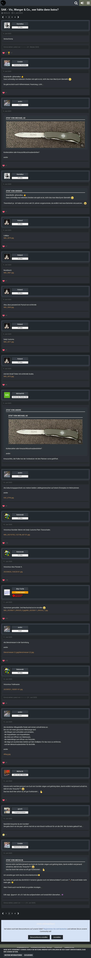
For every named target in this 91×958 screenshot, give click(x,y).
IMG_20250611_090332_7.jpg (37, 610)
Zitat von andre (13, 410)
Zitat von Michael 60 (15, 118)
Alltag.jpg (7, 754)
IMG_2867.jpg (9, 273)
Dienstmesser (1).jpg (11, 652)
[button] (88, 3)
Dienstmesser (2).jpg (26, 652)
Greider (23, 903)
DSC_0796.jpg (9, 498)
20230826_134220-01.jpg (13, 572)
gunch (14, 895)
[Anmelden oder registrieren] (82, 3)
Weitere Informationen (13, 955)
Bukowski (24, 697)
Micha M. (6, 13)
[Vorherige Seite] (3, 17)
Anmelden (57, 937)
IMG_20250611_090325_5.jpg (15, 610)
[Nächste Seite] (18, 17)
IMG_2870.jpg (9, 238)
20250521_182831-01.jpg (13, 689)
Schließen (28, 955)
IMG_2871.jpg (9, 342)
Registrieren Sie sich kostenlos (55, 929)
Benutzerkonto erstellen (39, 937)
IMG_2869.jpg (9, 307)
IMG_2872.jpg (9, 376)
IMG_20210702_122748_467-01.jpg (17, 535)
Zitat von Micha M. (14, 860)
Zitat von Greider (14, 191)
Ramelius (24, 47)
